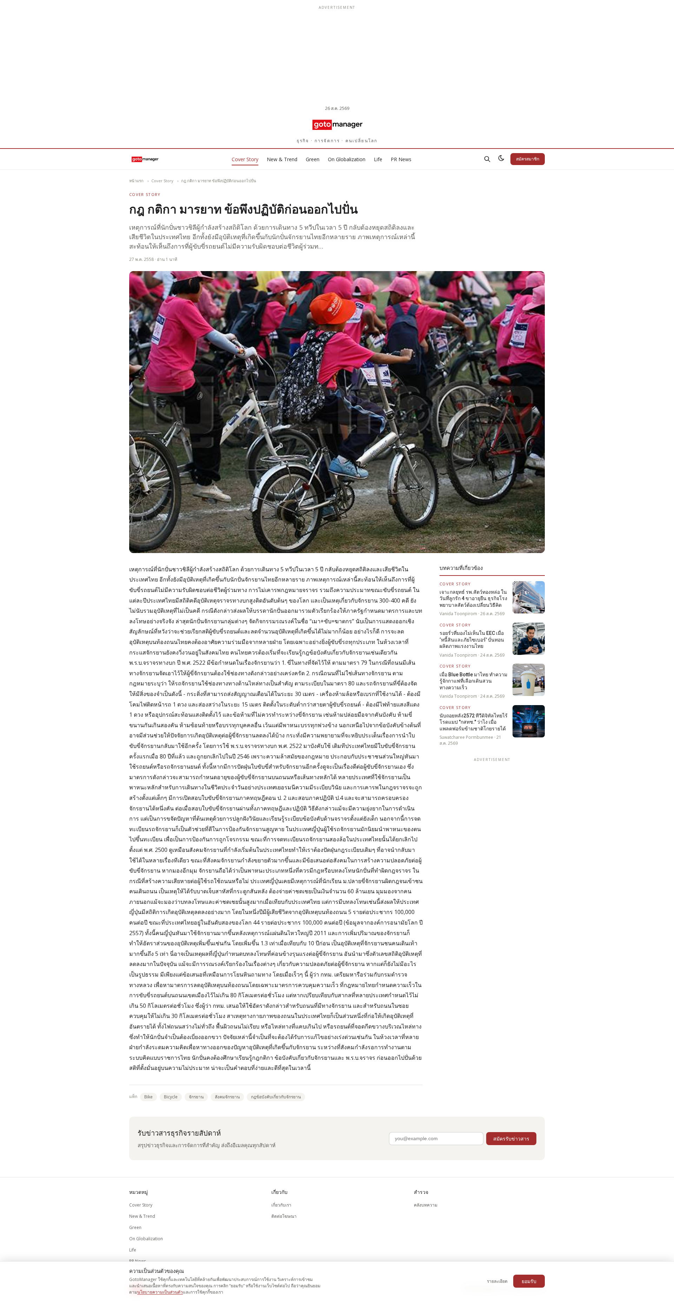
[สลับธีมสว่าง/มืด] (501, 159)
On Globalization (346, 159)
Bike (148, 1097)
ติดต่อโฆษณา (284, 1216)
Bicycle (171, 1097)
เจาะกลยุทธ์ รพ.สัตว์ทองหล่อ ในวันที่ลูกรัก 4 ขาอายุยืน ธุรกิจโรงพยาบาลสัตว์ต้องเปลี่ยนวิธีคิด (473, 598)
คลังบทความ (425, 1205)
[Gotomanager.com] (337, 124)
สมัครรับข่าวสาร (511, 1138)
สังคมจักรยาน (227, 1097)
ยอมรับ (529, 1281)
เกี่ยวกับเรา (281, 1205)
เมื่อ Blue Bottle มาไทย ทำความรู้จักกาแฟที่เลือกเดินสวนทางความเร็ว (473, 680)
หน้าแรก (136, 180)
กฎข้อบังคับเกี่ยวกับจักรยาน (276, 1097)
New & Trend (282, 159)
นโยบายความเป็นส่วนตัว (160, 1292)
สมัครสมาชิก (527, 159)
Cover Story (245, 159)
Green (312, 159)
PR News (401, 159)
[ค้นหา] (487, 159)
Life (378, 159)
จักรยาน (196, 1097)
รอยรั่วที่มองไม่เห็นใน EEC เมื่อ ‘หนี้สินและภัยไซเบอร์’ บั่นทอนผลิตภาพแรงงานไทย (472, 639)
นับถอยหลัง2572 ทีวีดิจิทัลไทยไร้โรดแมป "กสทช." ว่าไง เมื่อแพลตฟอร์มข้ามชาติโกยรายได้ (474, 722)
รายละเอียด (497, 1281)
